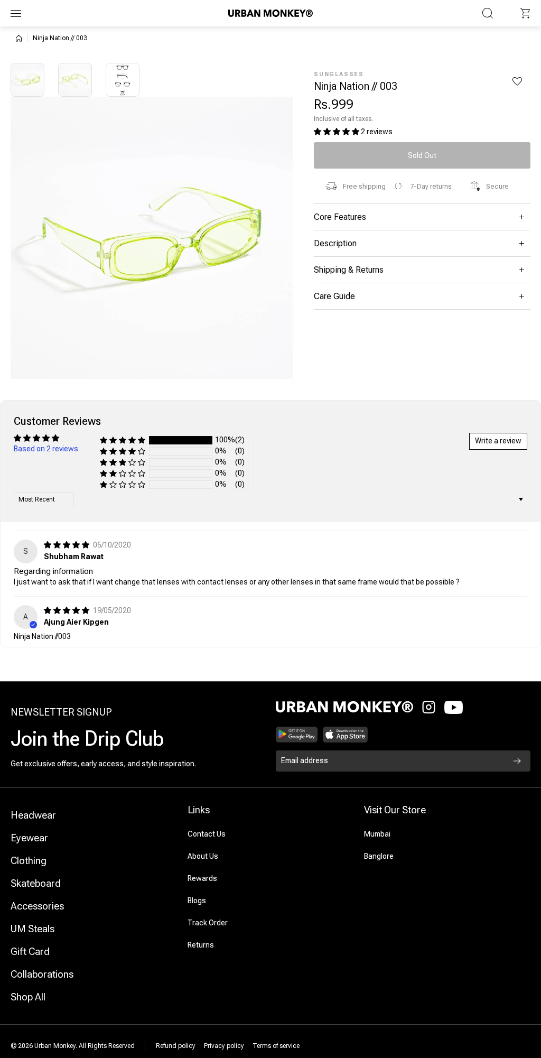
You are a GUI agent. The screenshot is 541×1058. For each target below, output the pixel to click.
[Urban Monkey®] (270, 13)
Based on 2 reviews (46, 448)
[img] (67, 545)
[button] (525, 13)
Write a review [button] (498, 441)
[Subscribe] (517, 761)
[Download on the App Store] (345, 735)
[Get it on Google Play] (297, 735)
